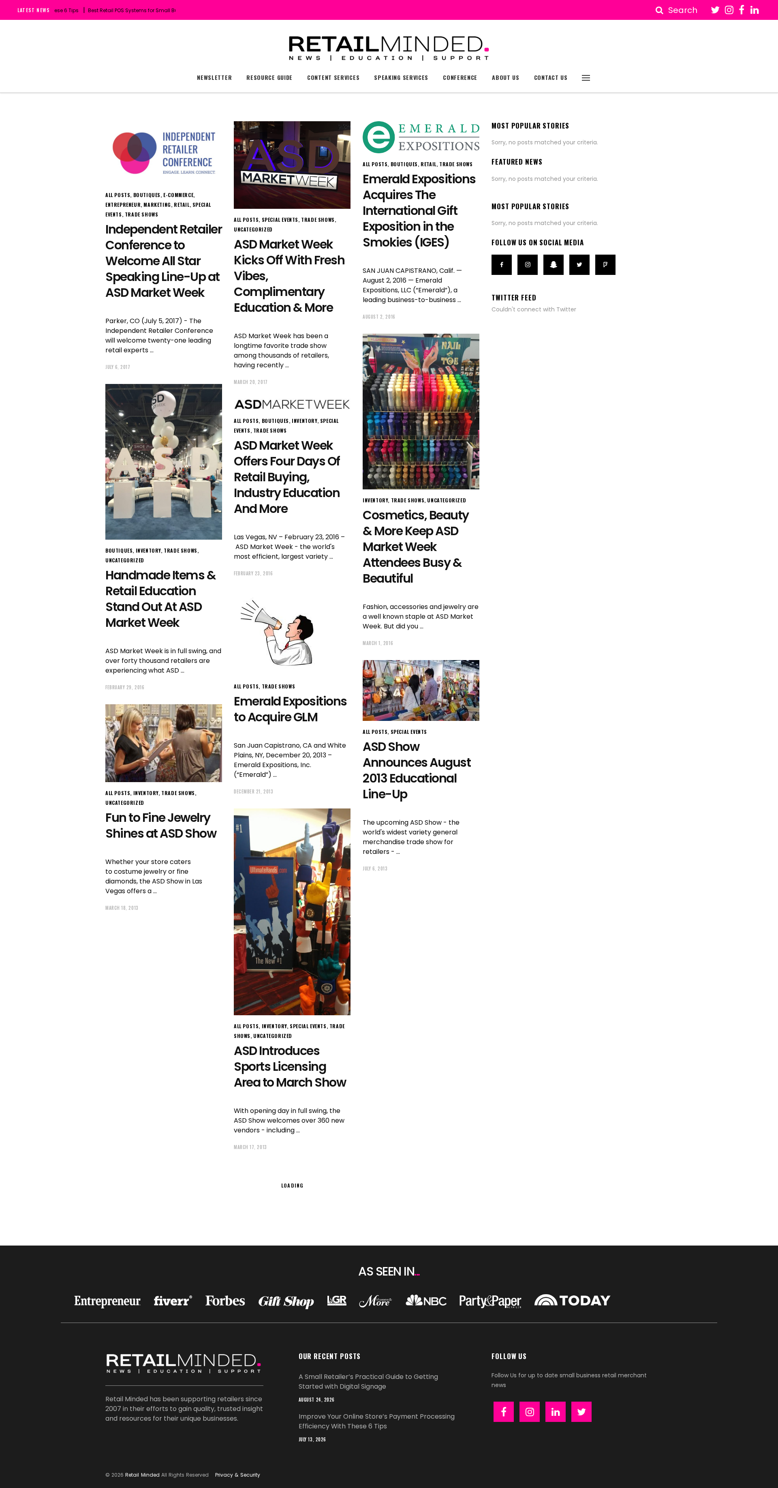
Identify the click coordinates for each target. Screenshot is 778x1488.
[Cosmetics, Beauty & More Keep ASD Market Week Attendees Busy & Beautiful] (421, 411)
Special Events (280, 219)
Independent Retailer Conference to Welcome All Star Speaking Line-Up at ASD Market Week (163, 261)
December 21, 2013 (253, 791)
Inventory (375, 500)
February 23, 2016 (253, 573)
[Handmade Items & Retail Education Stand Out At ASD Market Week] (163, 462)
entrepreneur (123, 204)
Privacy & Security (237, 1474)
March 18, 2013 (122, 908)
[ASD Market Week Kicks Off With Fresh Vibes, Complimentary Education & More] (292, 165)
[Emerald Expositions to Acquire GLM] (282, 633)
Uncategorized (253, 229)
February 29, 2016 (124, 687)
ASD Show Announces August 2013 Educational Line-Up (416, 770)
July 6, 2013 (375, 868)
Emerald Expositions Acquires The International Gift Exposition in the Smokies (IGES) (419, 210)
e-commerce (178, 194)
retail (182, 204)
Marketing (157, 204)
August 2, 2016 (379, 316)
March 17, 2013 (250, 1147)
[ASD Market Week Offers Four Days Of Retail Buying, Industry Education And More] (292, 404)
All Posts (117, 194)
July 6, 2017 (117, 367)
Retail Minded (142, 1474)
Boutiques (146, 194)
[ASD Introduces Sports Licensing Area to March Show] (292, 911)
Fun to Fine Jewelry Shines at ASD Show (160, 825)
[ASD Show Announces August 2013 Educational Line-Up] (421, 690)
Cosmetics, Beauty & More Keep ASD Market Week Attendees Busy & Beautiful (416, 546)
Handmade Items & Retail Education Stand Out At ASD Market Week (160, 598)
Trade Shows (141, 214)
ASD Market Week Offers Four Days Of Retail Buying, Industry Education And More (287, 477)
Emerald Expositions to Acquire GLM (290, 709)
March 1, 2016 (378, 643)
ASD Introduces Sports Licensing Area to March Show (290, 1066)
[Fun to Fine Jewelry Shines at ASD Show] (163, 743)
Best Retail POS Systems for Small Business (105, 10)
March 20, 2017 (251, 382)
